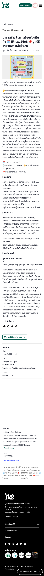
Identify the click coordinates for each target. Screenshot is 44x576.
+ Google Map (8, 448)
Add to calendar (15, 337)
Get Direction (10, 516)
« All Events (7, 24)
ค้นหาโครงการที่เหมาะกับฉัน (30, 571)
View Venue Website (10, 460)
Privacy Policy (10, 569)
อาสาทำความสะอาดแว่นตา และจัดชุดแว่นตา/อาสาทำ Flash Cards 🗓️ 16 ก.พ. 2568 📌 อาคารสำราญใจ (31, 473)
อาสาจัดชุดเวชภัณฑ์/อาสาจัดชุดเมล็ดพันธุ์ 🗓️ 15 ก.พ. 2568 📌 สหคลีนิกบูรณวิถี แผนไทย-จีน (11, 473)
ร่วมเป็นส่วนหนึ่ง (25, 5)
